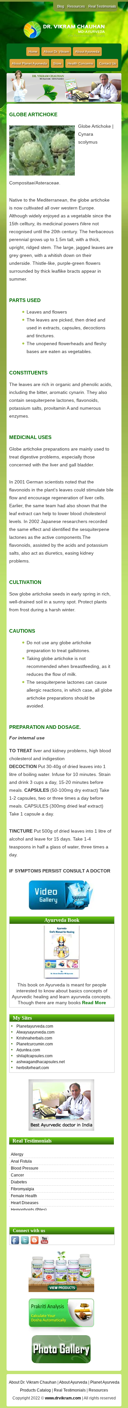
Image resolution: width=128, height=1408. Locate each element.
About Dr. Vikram (56, 51)
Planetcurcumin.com (34, 1044)
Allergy (17, 1154)
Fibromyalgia (22, 1189)
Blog (60, 6)
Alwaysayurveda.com (35, 1032)
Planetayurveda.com (34, 1026)
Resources (76, 6)
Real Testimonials (102, 6)
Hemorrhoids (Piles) (29, 1209)
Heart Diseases (24, 1203)
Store (57, 63)
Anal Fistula (21, 1161)
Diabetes (19, 1182)
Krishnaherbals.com (34, 1038)
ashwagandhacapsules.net (40, 1062)
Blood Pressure (24, 1168)
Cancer (17, 1175)
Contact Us (107, 63)
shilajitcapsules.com (34, 1056)
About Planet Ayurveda (29, 63)
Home (33, 51)
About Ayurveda (87, 51)
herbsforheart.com (32, 1067)
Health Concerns (80, 63)
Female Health (24, 1196)
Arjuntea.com (28, 1050)
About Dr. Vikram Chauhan (32, 1382)
